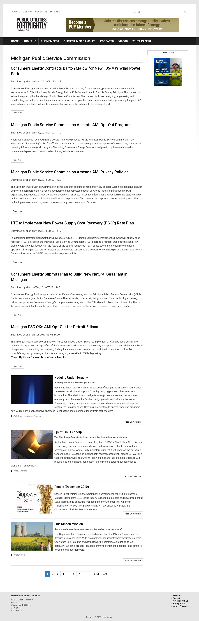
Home (15, 41)
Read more (18, 113)
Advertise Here (167, 53)
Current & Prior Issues (79, 41)
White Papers (141, 41)
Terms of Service (180, 606)
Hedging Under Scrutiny (71, 377)
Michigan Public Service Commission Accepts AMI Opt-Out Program (71, 125)
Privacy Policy (179, 603)
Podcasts (107, 41)
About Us (29, 41)
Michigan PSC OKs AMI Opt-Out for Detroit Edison (54, 327)
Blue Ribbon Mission (68, 524)
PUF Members (50, 41)
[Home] (32, 24)
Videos (123, 41)
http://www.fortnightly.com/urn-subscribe (42, 357)
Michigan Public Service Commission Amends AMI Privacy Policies (70, 172)
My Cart (55, 11)
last (105, 574)
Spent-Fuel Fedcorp (68, 432)
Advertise (41, 11)
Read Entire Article (133, 422)
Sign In (16, 11)
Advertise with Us (180, 601)
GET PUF (27, 11)
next (96, 574)
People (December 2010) (71, 487)
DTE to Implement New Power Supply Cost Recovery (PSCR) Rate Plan (72, 223)
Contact (176, 598)
